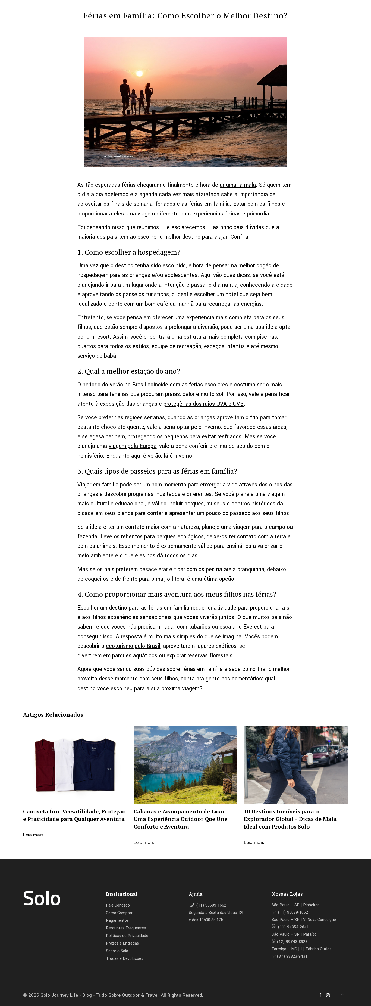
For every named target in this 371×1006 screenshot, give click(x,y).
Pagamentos (117, 920)
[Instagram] (328, 995)
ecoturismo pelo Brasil (133, 646)
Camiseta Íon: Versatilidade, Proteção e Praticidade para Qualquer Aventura (74, 815)
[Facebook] (320, 995)
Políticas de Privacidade (127, 936)
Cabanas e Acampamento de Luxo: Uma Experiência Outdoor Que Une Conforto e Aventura (180, 819)
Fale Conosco (118, 905)
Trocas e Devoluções (124, 958)
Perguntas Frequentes (126, 928)
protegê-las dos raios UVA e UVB (204, 404)
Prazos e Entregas (122, 943)
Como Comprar (119, 913)
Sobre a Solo (117, 951)
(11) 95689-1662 (211, 905)
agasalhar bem (107, 436)
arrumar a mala (238, 185)
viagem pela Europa (132, 446)
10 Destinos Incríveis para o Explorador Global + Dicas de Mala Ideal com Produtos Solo (290, 819)
